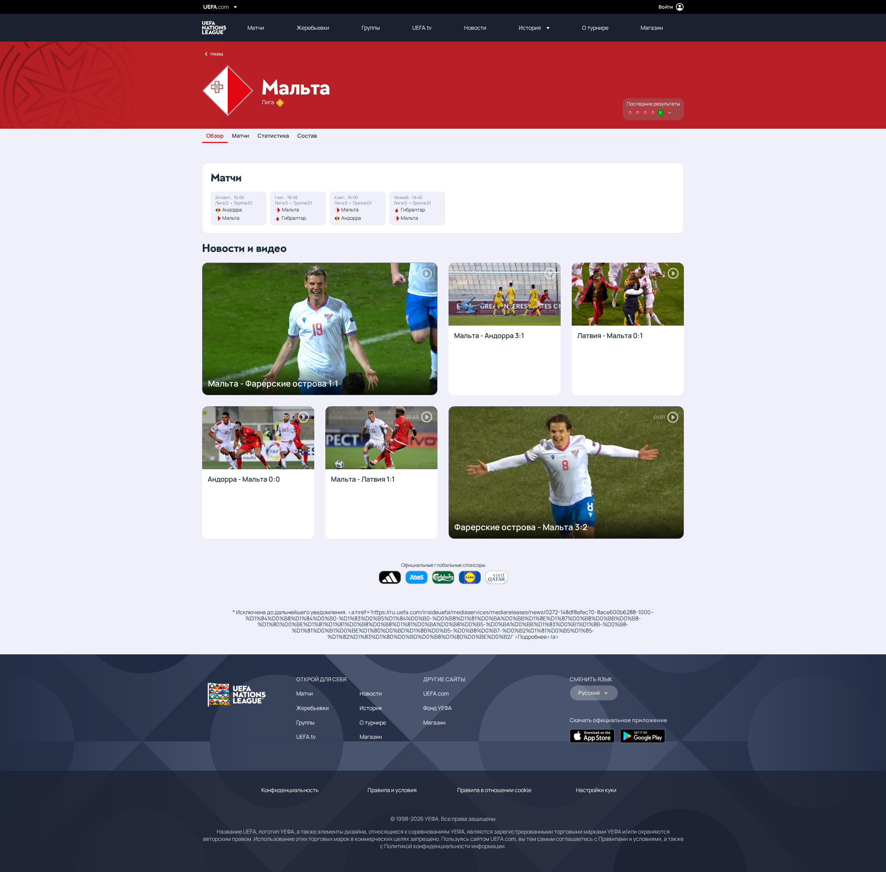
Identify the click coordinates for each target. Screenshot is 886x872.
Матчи (240, 136)
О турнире (373, 722)
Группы (305, 722)
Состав (307, 136)
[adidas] (390, 577)
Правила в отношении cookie (494, 790)
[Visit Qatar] (496, 577)
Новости (371, 693)
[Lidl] (470, 577)
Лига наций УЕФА (214, 27)
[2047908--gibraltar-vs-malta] (417, 208)
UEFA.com (436, 693)
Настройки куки (596, 790)
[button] (534, 27)
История (371, 708)
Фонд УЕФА (437, 708)
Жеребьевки (312, 708)
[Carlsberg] (443, 577)
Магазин (371, 737)
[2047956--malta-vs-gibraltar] (298, 208)
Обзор (215, 136)
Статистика (273, 136)
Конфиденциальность (290, 790)
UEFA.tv (306, 737)
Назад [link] (216, 54)
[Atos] (416, 577)
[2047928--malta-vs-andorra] (357, 208)
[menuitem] (263, 27)
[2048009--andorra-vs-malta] (238, 208)
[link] (256, 27)
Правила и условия (392, 790)
